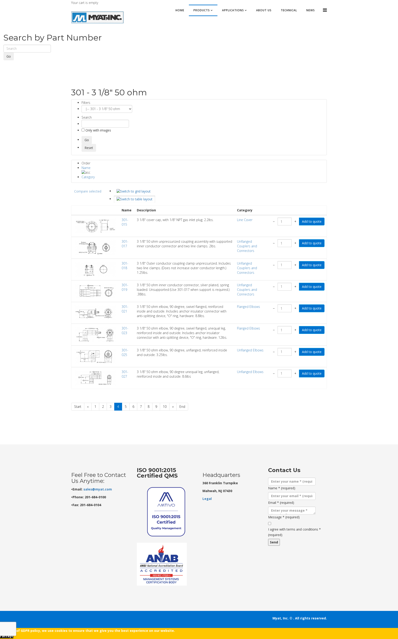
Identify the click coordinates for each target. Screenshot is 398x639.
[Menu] (325, 10)
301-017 (125, 243)
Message (284, 517)
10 (165, 406)
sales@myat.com (97, 489)
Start (77, 406)
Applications (233, 10)
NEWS (310, 10)
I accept (6, 636)
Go (8, 56)
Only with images (98, 130)
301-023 (125, 330)
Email (281, 502)
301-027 (125, 374)
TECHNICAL (289, 10)
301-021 (125, 308)
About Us (264, 10)
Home (180, 10)
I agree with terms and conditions (294, 532)
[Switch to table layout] (134, 199)
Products (201, 10)
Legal (207, 498)
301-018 (125, 265)
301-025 (125, 352)
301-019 (125, 287)
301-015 (125, 222)
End (182, 406)
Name (86, 168)
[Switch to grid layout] (134, 191)
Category (88, 177)
